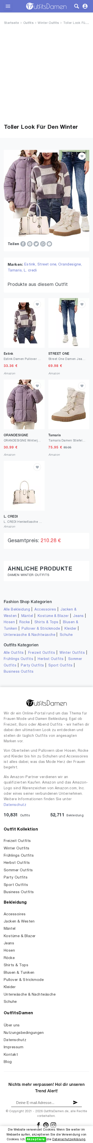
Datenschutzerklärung (69, 1139)
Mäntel (27, 616)
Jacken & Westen (19, 921)
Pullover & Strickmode (41, 628)
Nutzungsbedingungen (24, 1033)
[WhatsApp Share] (43, 244)
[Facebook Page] (39, 1125)
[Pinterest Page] (46, 1125)
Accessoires (45, 609)
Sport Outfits (60, 665)
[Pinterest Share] (30, 244)
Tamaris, (16, 270)
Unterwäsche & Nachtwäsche (29, 635)
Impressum (13, 1047)
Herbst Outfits (51, 659)
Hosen (9, 622)
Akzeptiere (36, 1139)
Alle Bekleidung (17, 609)
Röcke (24, 622)
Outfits (28, 23)
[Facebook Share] (23, 244)
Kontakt (11, 1054)
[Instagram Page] (53, 1125)
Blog (8, 1062)
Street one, (48, 264)
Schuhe (66, 635)
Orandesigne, (70, 264)
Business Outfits (19, 671)
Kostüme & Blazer (53, 616)
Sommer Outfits (18, 870)
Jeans (78, 616)
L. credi (30, 270)
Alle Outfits (14, 653)
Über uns (12, 1025)
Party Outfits (32, 665)
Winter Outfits (48, 23)
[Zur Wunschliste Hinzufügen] (82, 156)
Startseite (11, 23)
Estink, (30, 264)
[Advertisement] (46, 75)
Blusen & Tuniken (19, 972)
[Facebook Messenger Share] (49, 244)
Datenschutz (15, 805)
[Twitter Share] (36, 244)
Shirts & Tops (46, 622)
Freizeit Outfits (41, 653)
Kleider (70, 628)
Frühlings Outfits (18, 659)
